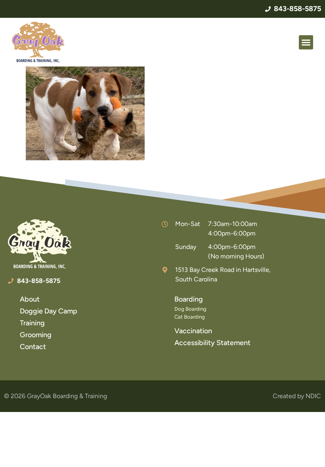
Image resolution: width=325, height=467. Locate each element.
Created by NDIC (297, 396)
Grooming (36, 334)
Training (32, 323)
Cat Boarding (189, 317)
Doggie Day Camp (48, 311)
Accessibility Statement (212, 342)
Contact (33, 346)
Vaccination (193, 331)
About (30, 299)
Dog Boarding (190, 309)
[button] (306, 42)
